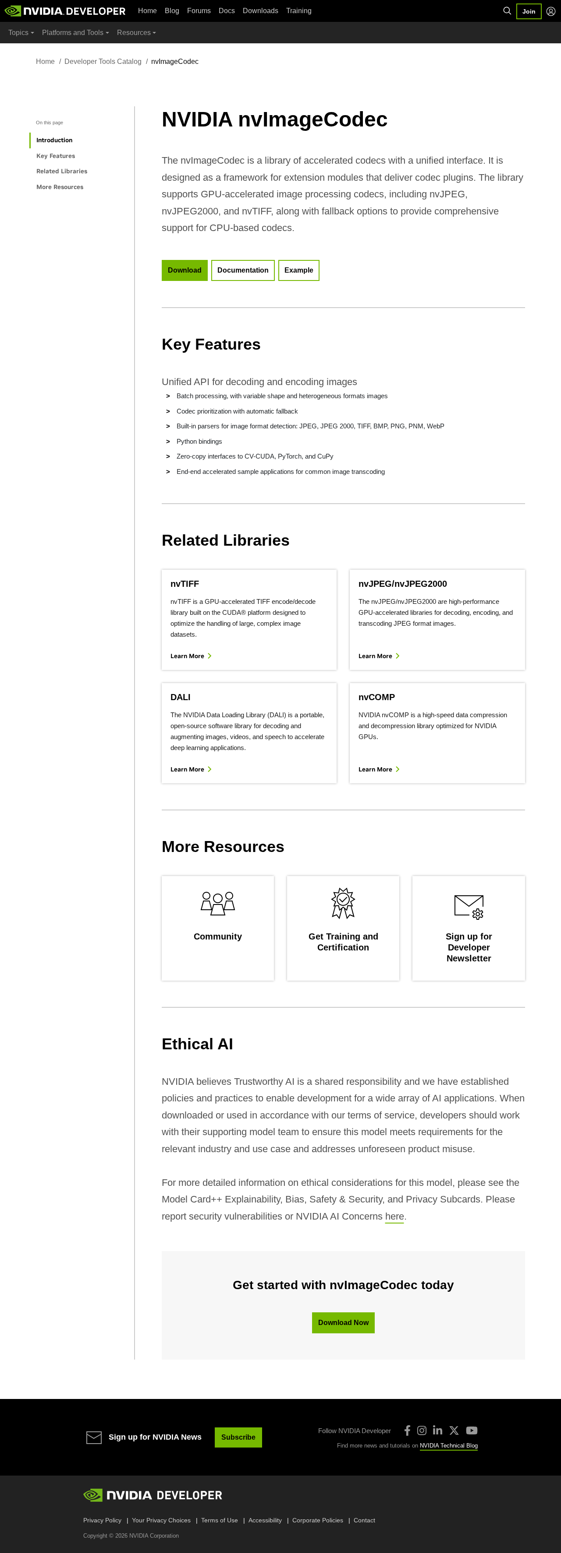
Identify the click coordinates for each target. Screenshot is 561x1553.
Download (185, 270)
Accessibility (265, 1520)
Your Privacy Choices (161, 1520)
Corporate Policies (317, 1520)
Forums (199, 10)
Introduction (54, 140)
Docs (227, 10)
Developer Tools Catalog (103, 61)
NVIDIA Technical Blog (449, 1445)
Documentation (243, 270)
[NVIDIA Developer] (65, 11)
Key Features (55, 156)
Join (529, 11)
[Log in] (551, 11)
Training (299, 10)
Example (298, 270)
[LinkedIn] (437, 1430)
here (394, 1216)
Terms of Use (219, 1520)
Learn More (187, 656)
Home (147, 10)
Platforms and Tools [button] (72, 32)
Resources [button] (134, 32)
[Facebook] (407, 1430)
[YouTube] (472, 1430)
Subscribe (238, 1437)
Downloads (260, 10)
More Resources (59, 187)
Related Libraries (61, 171)
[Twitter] (454, 1430)
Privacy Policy (102, 1520)
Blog (172, 10)
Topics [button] (18, 32)
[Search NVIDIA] (507, 11)
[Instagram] (421, 1430)
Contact (364, 1520)
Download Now (343, 1322)
